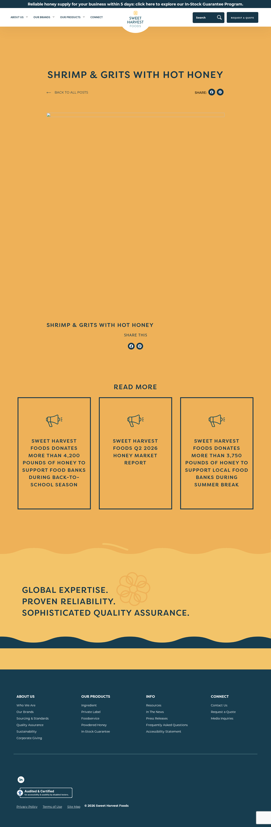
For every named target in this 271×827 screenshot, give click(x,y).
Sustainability (27, 731)
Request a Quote (242, 17)
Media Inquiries (222, 718)
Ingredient (89, 705)
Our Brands (41, 17)
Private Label (91, 712)
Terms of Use (52, 807)
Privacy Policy (27, 807)
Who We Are (26, 705)
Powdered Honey (94, 725)
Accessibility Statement (163, 731)
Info (150, 696)
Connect (96, 17)
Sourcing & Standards (33, 718)
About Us (17, 17)
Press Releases (157, 718)
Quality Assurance (30, 725)
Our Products (70, 17)
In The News (155, 712)
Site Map (73, 807)
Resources (153, 705)
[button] (27, 17)
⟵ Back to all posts (67, 92)
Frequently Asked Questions (167, 725)
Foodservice (90, 718)
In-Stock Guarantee (95, 731)
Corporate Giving (29, 738)
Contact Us (219, 705)
